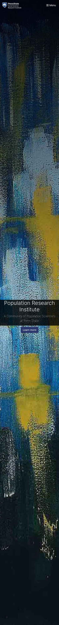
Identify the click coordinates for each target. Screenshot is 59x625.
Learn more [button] (29, 329)
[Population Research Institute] (12, 5)
